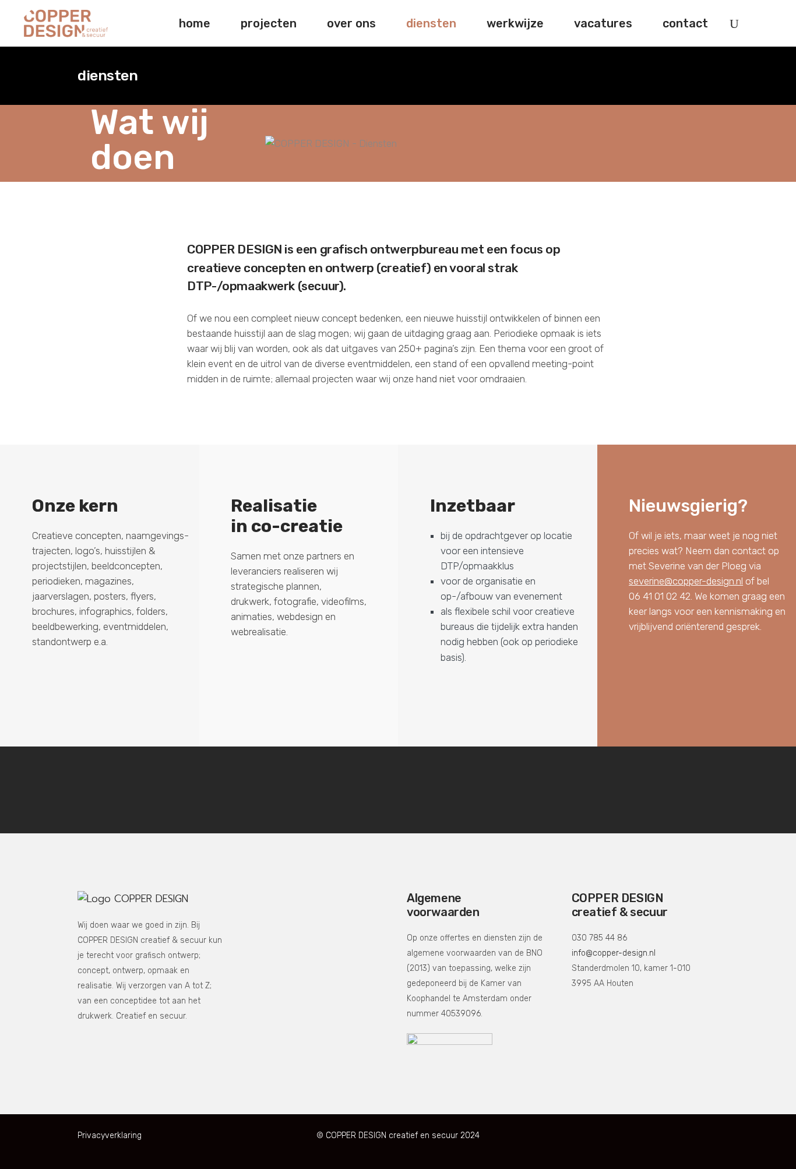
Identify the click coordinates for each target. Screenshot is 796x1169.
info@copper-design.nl (614, 953)
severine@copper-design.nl (686, 581)
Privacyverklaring (110, 1135)
